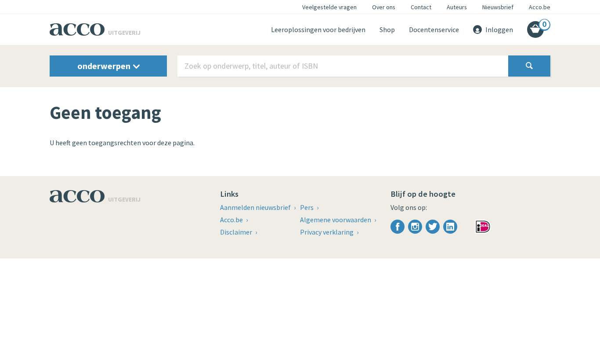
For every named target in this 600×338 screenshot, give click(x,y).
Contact (421, 7)
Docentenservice (434, 29)
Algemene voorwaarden (336, 219)
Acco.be (539, 7)
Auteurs (457, 7)
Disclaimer (236, 232)
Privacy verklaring (327, 232)
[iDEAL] (483, 225)
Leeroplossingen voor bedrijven (318, 29)
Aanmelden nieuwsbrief (256, 207)
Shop (387, 29)
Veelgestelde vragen (329, 7)
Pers (307, 207)
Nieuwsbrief (497, 7)
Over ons (383, 7)
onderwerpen (104, 65)
